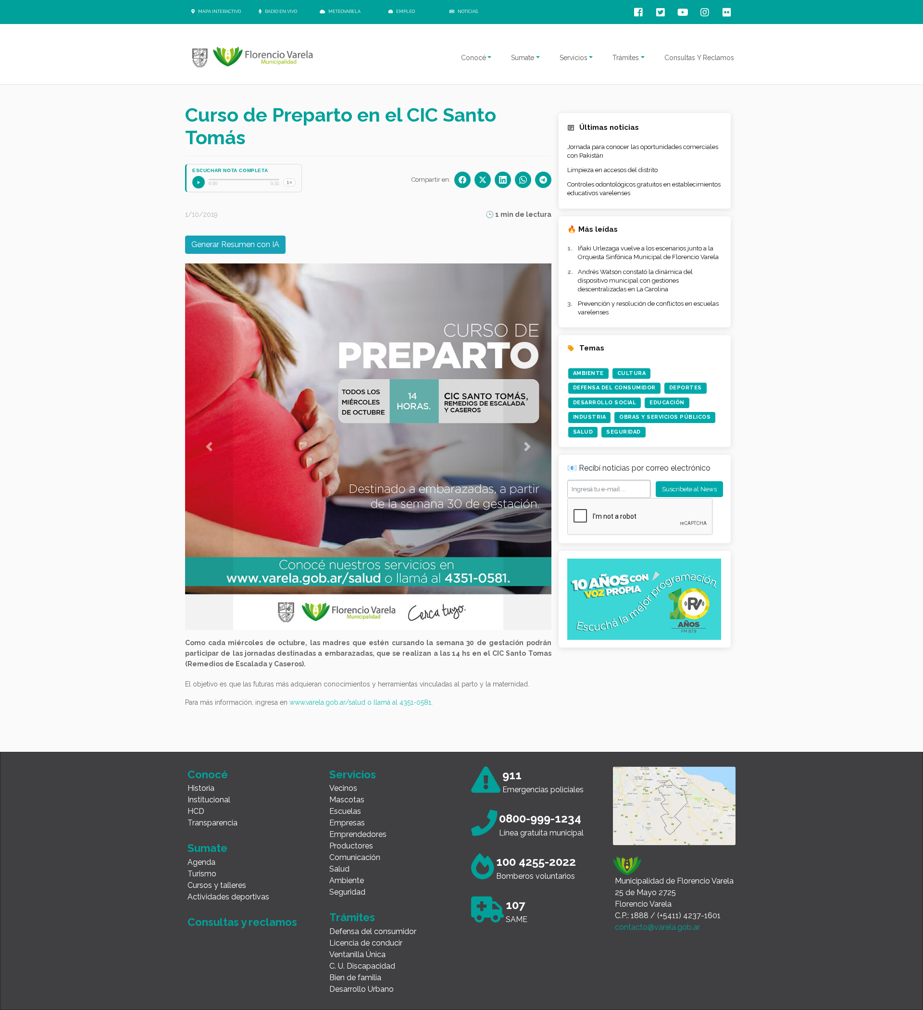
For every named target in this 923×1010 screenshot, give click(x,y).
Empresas (347, 822)
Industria (589, 417)
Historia (200, 788)
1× (289, 182)
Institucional (208, 799)
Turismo (201, 873)
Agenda (201, 862)
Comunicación (354, 857)
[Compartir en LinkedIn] (503, 180)
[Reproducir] (198, 182)
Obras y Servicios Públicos (665, 417)
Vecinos (343, 788)
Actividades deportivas (228, 896)
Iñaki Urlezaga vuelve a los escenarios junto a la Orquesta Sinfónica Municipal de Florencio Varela (648, 253)
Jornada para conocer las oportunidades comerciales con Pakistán (642, 151)
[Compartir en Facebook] (462, 180)
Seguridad (623, 432)
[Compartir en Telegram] (543, 180)
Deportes (685, 388)
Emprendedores (358, 834)
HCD (195, 811)
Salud (583, 432)
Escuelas (345, 811)
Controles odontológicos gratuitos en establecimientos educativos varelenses (644, 189)
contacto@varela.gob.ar (657, 927)
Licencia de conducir (365, 943)
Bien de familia (355, 977)
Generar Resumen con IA (235, 244)
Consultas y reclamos (242, 922)
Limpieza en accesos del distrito (612, 170)
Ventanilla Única (357, 954)
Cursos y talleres (216, 885)
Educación (667, 402)
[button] (209, 446)
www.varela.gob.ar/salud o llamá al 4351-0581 (360, 702)
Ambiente (588, 373)
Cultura (631, 373)
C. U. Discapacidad (362, 966)
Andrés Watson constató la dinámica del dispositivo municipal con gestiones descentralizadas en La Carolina (635, 280)
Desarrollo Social (604, 402)
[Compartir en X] (482, 180)
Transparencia (212, 822)
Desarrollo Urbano (361, 989)
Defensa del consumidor (372, 931)
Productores (351, 845)
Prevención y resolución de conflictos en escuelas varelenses (648, 308)
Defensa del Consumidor (614, 388)
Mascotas (346, 799)
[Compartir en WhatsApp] (523, 180)
